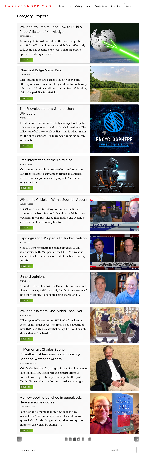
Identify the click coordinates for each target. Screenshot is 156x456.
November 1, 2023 (27, 36)
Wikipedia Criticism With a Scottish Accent (54, 199)
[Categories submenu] (90, 6)
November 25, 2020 (28, 363)
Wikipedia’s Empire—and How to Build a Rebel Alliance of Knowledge (51, 29)
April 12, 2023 (26, 164)
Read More (26, 60)
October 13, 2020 (27, 406)
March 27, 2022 (26, 204)
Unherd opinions (32, 276)
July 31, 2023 (25, 118)
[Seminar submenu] (70, 6)
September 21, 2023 (28, 74)
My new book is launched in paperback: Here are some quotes (51, 400)
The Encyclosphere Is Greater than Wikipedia (47, 111)
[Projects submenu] (106, 6)
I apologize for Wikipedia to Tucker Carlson (53, 238)
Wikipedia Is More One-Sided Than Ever (51, 311)
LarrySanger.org (28, 6)
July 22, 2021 (25, 242)
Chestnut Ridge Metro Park (41, 70)
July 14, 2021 (25, 281)
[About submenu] (119, 6)
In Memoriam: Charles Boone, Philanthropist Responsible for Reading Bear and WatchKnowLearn (50, 354)
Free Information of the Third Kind (46, 160)
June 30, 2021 (25, 315)
